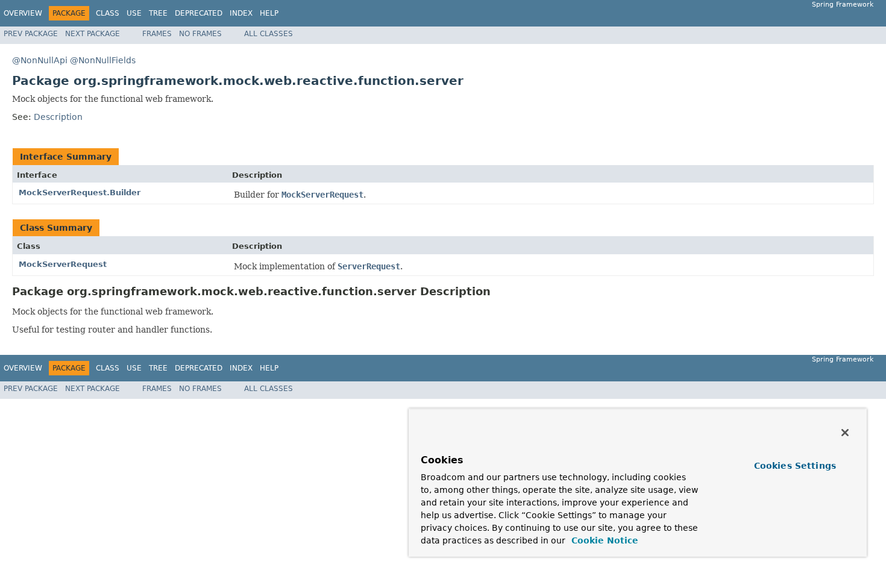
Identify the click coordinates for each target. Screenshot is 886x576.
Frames (157, 34)
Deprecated (198, 13)
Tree (158, 13)
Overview (23, 13)
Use (134, 13)
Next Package (92, 34)
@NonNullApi (40, 60)
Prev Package (31, 34)
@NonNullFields (103, 60)
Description (58, 117)
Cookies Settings (795, 466)
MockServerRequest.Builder (79, 192)
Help (269, 13)
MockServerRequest (63, 264)
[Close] (845, 432)
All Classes (268, 34)
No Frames (200, 34)
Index (241, 13)
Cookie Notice (603, 540)
